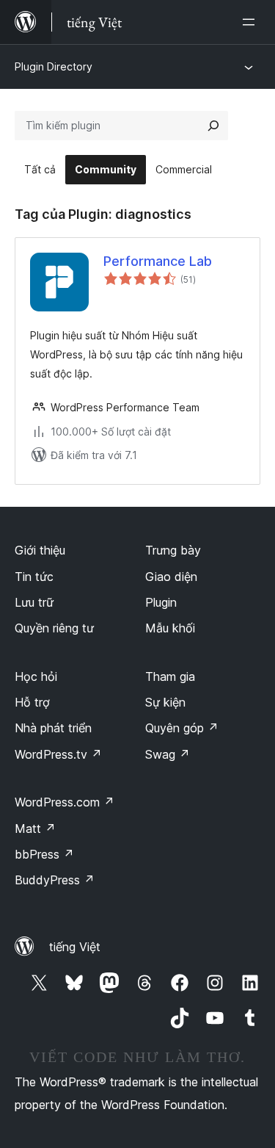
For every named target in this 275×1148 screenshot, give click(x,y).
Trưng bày (173, 550)
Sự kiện (165, 702)
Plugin (161, 602)
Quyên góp (182, 728)
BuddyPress (55, 880)
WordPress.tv (58, 754)
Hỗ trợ (32, 702)
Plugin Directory (53, 66)
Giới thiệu (40, 550)
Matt (35, 828)
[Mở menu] (251, 22)
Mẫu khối (170, 628)
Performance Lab (157, 261)
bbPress (44, 854)
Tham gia (170, 676)
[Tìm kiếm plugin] (213, 125)
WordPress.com (64, 802)
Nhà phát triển (53, 728)
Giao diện (171, 576)
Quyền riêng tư (54, 628)
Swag (167, 754)
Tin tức (34, 576)
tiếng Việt (74, 946)
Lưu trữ (34, 602)
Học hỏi (36, 676)
